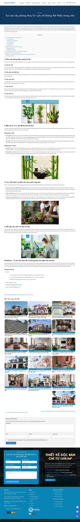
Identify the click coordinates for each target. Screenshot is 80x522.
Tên (7, 434)
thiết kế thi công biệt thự (66, 30)
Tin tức (53, 3)
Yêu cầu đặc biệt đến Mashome (13, 470)
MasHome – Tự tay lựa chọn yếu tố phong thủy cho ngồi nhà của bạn (20, 54)
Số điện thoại (25, 459)
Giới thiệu (28, 3)
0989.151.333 (13, 505)
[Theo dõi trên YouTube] (15, 512)
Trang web (55, 434)
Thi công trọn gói (36, 3)
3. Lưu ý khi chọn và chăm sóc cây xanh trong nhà (16, 51)
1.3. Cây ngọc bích (10, 42)
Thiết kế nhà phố (58, 491)
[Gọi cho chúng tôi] (12, 512)
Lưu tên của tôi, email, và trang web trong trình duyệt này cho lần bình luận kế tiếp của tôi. (27, 440)
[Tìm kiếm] (64, 3)
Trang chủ (22, 3)
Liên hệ (59, 3)
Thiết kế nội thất (58, 496)
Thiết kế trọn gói (34, 498)
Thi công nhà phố (58, 501)
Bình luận (8, 423)
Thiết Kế (44, 3)
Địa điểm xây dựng (26, 464)
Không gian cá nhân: (11, 49)
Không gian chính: (10, 48)
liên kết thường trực (29, 294)
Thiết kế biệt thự (58, 494)
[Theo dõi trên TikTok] (8, 512)
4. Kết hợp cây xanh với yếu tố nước (13, 52)
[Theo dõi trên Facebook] (5, 512)
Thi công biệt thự (58, 504)
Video (49, 3)
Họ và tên (8, 459)
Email (30, 434)
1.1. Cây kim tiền (10, 39)
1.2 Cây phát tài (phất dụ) (12, 40)
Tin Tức (31, 503)
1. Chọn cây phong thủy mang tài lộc (13, 37)
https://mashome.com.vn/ (16, 284)
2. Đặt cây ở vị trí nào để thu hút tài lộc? (13, 46)
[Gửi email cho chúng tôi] (10, 512)
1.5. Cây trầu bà (9, 45)
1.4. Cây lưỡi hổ (9, 43)
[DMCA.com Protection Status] (32, 513)
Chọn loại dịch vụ (10, 464)
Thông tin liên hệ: (10, 55)
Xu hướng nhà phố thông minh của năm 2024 (16, 412)
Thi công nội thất (58, 506)
